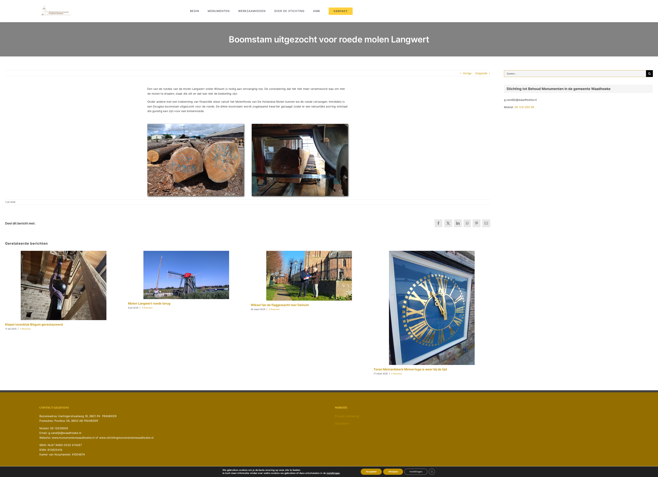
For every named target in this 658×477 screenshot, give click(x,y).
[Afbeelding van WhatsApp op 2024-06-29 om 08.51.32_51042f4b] (300, 125)
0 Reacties (25, 328)
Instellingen (416, 471)
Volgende (481, 73)
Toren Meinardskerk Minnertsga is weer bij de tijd (410, 369)
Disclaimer (342, 423)
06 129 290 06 (524, 107)
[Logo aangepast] (55, 6)
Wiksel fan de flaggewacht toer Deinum (280, 305)
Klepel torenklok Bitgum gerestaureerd (34, 324)
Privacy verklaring (347, 416)
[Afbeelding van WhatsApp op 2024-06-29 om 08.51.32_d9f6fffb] (195, 125)
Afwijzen (393, 471)
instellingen (333, 473)
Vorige (467, 73)
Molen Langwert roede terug (149, 303)
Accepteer (371, 471)
